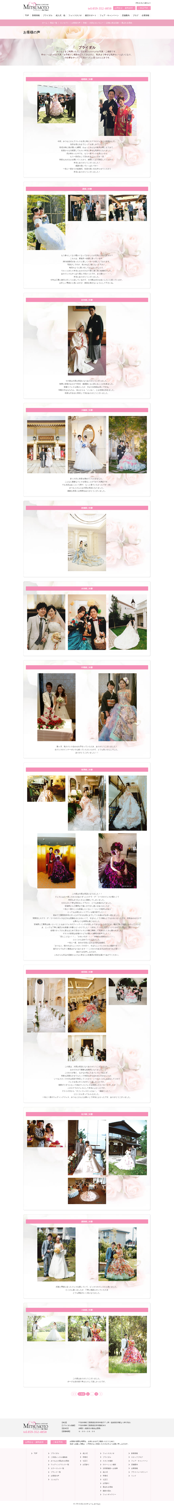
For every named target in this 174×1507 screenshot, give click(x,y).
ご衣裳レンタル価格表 (59, 1457)
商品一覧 (53, 23)
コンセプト (64, 23)
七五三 (85, 1461)
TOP (27, 15)
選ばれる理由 (126, 23)
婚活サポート (90, 15)
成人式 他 (60, 15)
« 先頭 (81, 1394)
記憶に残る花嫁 (112, 23)
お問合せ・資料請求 (124, 8)
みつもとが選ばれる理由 (60, 1461)
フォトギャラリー (109, 1494)
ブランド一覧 (56, 1472)
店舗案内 (126, 15)
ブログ (135, 15)
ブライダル (47, 15)
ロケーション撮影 (109, 1464)
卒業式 (85, 1457)
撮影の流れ (107, 1491)
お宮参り (86, 1464)
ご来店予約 (143, 8)
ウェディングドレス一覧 (60, 1464)
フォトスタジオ (75, 15)
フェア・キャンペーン (109, 15)
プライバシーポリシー (143, 3)
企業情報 (145, 15)
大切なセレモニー (96, 23)
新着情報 (36, 15)
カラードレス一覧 (57, 1468)
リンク (133, 1476)
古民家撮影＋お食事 (110, 1468)
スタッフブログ (137, 1457)
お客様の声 (75, 23)
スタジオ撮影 (108, 1461)
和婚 (85, 23)
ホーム (44, 23)
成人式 (85, 1453)
